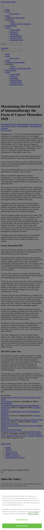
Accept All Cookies (22, 526)
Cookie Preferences (22, 519)
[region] (22, 510)
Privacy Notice (33, 513)
